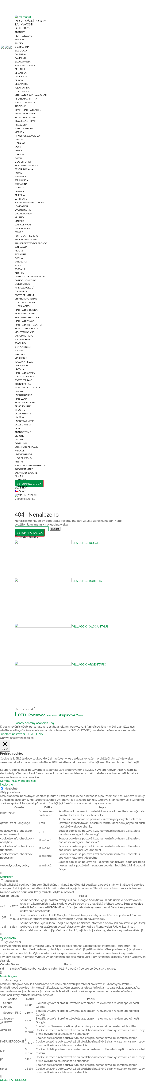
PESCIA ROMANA (24, 169)
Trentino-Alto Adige (27, 387)
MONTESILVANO (23, 35)
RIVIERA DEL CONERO (26, 239)
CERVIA (19, 80)
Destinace (22, 28)
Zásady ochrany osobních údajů (35, 723)
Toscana (20, 269)
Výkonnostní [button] (8, 938)
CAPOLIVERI (21, 365)
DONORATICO (22, 283)
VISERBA (19, 132)
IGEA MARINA (22, 87)
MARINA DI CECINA (25, 313)
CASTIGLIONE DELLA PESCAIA (30, 276)
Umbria (19, 417)
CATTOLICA (21, 76)
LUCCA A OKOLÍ (23, 306)
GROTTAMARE (22, 228)
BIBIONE (19, 435)
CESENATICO (22, 83)
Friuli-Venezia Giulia (27, 135)
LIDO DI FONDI (23, 161)
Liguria (19, 187)
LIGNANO (20, 143)
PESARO (19, 232)
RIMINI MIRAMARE (25, 113)
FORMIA (19, 154)
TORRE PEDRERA (24, 128)
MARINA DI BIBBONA (26, 309)
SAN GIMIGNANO (24, 335)
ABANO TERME (23, 432)
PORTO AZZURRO (24, 376)
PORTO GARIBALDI (25, 102)
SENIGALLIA (21, 246)
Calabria (20, 54)
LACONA (19, 369)
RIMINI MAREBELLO (25, 117)
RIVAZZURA (21, 124)
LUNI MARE (21, 198)
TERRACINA (21, 184)
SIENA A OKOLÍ (23, 346)
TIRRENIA (20, 354)
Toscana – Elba (24, 361)
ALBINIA (19, 272)
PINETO (19, 43)
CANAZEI (19, 391)
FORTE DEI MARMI (25, 295)
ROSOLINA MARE (24, 469)
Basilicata (21, 50)
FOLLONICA (21, 291)
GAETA (18, 157)
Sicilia (18, 265)
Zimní (79, 715)
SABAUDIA (20, 176)
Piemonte (20, 254)
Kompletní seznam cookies (18, 780)
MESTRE (19, 461)
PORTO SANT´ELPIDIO (26, 235)
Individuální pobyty (30, 20)
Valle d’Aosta (23, 424)
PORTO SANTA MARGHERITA (30, 465)
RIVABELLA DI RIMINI (26, 120)
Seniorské (52, 715)
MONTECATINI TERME (26, 328)
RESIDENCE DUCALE (86, 543)
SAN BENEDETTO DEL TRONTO (31, 243)
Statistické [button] (6, 877)
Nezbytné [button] (6, 784)
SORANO (19, 350)
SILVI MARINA (22, 46)
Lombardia (21, 206)
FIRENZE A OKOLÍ (24, 287)
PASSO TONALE (23, 406)
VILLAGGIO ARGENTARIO (89, 664)
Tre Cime (20, 409)
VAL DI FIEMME (23, 413)
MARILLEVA (21, 398)
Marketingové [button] (9, 976)
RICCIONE (20, 106)
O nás (19, 476)
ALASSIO (19, 191)
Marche (19, 221)
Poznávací (37, 715)
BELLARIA (20, 69)
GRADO (19, 139)
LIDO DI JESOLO (23, 458)
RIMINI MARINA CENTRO (28, 109)
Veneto (19, 428)
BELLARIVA (20, 72)
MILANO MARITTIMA (26, 98)
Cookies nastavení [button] (13, 734)
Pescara (20, 39)
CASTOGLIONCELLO (25, 280)
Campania (20, 58)
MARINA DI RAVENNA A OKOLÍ (31, 95)
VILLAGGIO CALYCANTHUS (90, 626)
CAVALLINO (21, 443)
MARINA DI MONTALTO (27, 165)
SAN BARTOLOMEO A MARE (29, 202)
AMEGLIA (20, 195)
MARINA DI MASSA (24, 320)
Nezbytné (11, 788)
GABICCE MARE (23, 224)
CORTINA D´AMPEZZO (27, 446)
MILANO (19, 217)
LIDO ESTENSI (22, 91)
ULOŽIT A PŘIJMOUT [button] (14, 1080)
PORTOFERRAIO (23, 380)
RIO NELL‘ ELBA (23, 384)
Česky (22, 491)
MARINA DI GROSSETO (27, 317)
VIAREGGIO (21, 357)
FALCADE (20, 450)
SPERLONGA (21, 180)
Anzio (18, 150)
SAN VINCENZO (23, 339)
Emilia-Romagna (25, 65)
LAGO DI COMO (23, 209)
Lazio (18, 146)
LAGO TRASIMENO (25, 421)
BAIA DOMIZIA (22, 61)
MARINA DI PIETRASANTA (28, 324)
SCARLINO (20, 343)
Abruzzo (20, 32)
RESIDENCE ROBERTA (87, 581)
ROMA (18, 172)
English (32, 495)
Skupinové (66, 715)
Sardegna (21, 261)
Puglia (19, 258)
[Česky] (21, 487)
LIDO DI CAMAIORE (25, 302)
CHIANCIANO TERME (26, 298)
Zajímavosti (24, 24)
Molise (19, 250)
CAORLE (19, 439)
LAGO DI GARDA (23, 213)
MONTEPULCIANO (25, 332)
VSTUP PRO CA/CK (29, 483)
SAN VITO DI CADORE (26, 472)
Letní (21, 714)
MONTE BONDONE (25, 402)
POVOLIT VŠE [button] (35, 734)
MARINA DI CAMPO (25, 372)
